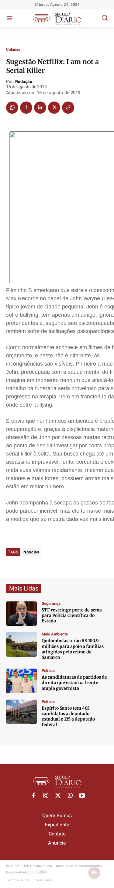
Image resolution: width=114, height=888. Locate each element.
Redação (23, 81)
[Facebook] (26, 108)
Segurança (51, 603)
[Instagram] (46, 796)
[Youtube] (82, 796)
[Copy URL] (68, 108)
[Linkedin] (40, 108)
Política (48, 671)
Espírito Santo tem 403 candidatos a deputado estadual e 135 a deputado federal (68, 716)
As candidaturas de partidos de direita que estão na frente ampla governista (74, 682)
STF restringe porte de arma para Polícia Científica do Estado (72, 615)
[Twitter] (54, 108)
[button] (104, 17)
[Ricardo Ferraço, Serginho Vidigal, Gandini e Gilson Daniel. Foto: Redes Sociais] (21, 681)
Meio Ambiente (55, 634)
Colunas (13, 49)
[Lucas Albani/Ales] (21, 712)
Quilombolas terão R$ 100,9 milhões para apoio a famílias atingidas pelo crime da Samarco (73, 649)
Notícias (31, 552)
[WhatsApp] (12, 108)
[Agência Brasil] (21, 613)
